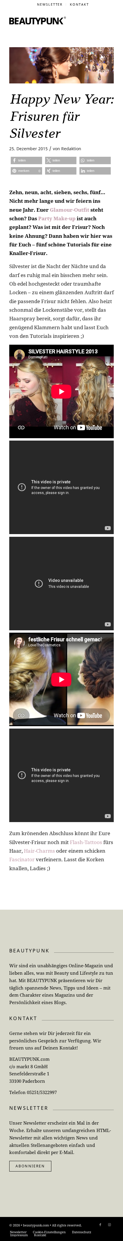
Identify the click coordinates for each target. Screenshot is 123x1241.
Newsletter (50, 4)
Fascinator (22, 859)
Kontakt (79, 4)
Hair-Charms (39, 850)
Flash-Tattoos (86, 842)
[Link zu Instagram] (109, 1224)
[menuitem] (50, 4)
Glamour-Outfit (69, 209)
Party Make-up (57, 218)
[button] (26, 160)
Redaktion (71, 148)
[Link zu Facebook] (100, 1224)
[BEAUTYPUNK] (37, 20)
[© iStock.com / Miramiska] (61, 65)
